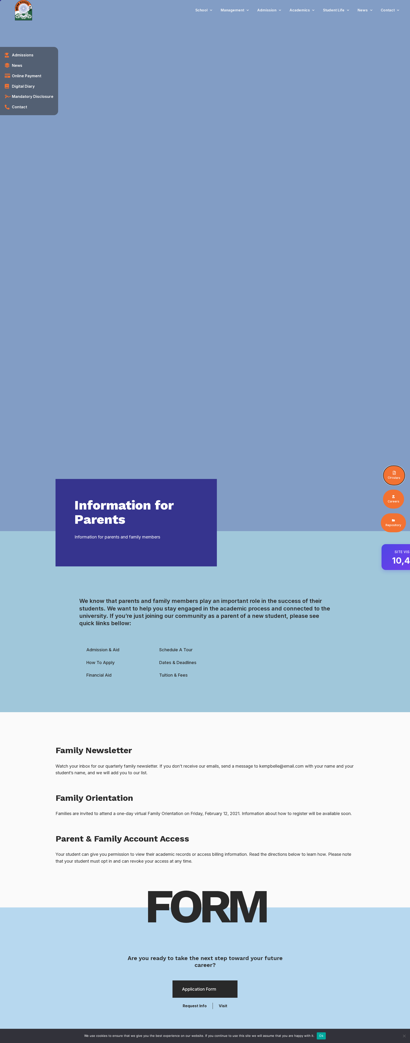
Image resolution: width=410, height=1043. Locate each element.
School (201, 10)
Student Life (334, 10)
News (363, 10)
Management (232, 10)
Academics (299, 10)
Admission (266, 10)
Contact (388, 10)
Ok (321, 1036)
